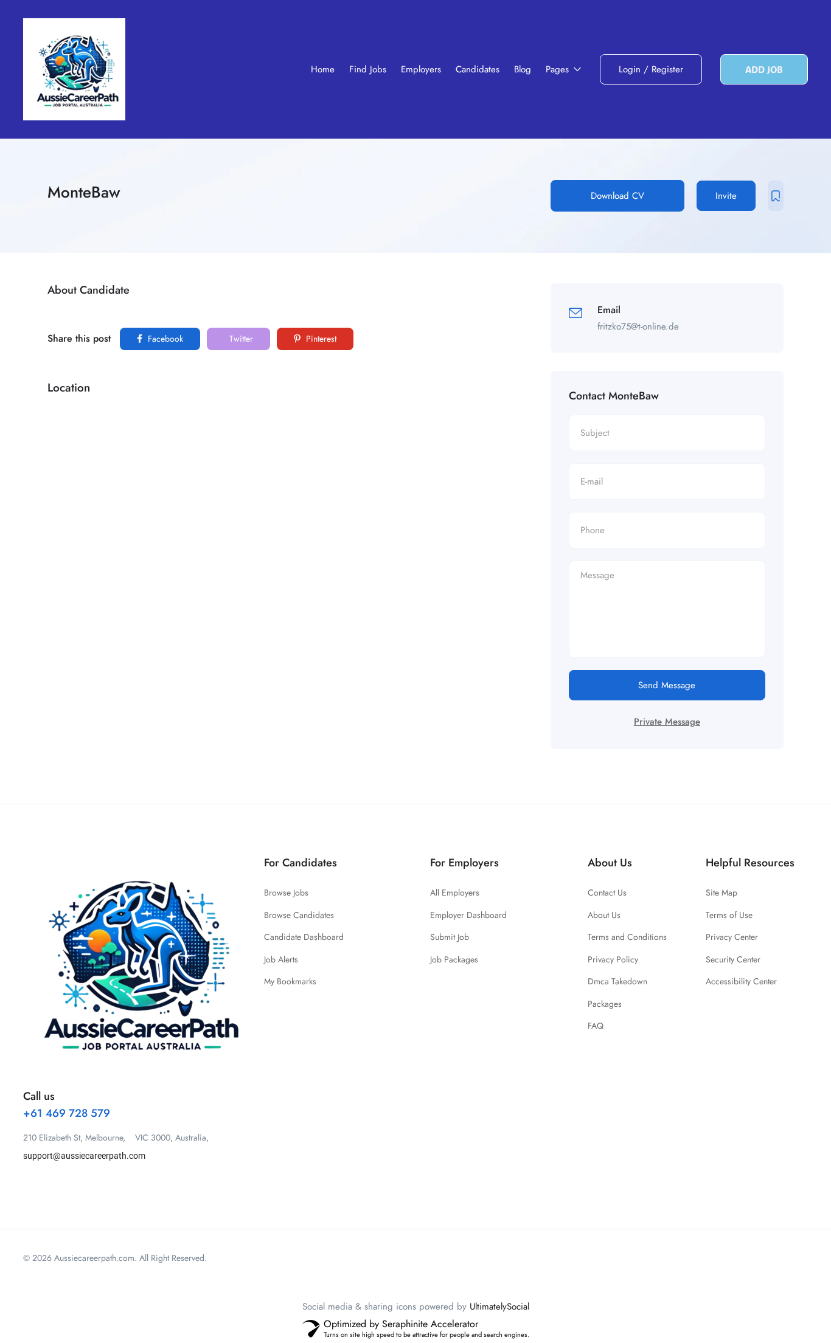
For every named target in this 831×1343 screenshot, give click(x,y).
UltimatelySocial (499, 1306)
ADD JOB (764, 69)
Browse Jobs (286, 892)
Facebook (164, 339)
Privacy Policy (613, 959)
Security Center (733, 959)
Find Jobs (367, 69)
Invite (726, 195)
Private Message (667, 721)
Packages (605, 1004)
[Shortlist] (776, 196)
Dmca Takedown (617, 981)
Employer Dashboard (468, 915)
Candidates (477, 69)
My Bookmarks (290, 981)
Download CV (617, 195)
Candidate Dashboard (304, 937)
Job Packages (454, 959)
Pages (559, 69)
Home (323, 69)
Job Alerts (281, 959)
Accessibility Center (741, 981)
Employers (421, 69)
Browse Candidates (299, 915)
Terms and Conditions (627, 937)
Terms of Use (729, 915)
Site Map (721, 892)
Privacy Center (732, 937)
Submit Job (449, 937)
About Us (604, 915)
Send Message (666, 685)
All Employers (454, 892)
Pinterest (320, 339)
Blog (522, 69)
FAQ (595, 1026)
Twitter (240, 339)
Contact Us (607, 892)
